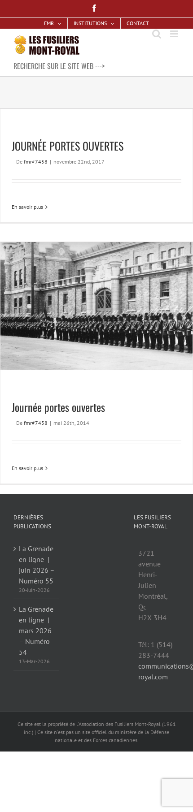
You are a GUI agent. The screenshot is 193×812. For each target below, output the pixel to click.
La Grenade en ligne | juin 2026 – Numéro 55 (36, 564)
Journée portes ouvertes (58, 407)
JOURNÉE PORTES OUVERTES (67, 146)
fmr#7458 (36, 161)
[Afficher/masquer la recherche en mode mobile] (156, 34)
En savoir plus (27, 206)
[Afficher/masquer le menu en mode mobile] (175, 34)
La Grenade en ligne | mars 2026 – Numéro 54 (36, 631)
